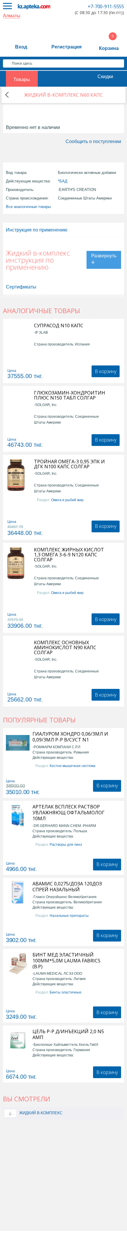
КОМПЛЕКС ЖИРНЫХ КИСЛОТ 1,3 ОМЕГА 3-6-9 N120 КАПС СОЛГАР (69, 554)
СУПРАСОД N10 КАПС (58, 325)
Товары (21, 79)
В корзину (105, 371)
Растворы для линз (66, 845)
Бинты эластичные (66, 992)
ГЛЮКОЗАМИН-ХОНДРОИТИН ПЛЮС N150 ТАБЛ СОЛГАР (69, 395)
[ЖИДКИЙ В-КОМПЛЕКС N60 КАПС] (10, 1113)
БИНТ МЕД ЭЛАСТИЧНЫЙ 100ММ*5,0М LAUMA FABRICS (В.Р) (66, 960)
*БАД (62, 181)
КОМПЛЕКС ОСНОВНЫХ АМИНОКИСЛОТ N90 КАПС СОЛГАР (65, 647)
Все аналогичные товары (28, 206)
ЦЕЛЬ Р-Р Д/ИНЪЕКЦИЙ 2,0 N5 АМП (68, 1034)
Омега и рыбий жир (67, 500)
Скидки (105, 76)
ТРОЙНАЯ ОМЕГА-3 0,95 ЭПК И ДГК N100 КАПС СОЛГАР (69, 464)
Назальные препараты (69, 916)
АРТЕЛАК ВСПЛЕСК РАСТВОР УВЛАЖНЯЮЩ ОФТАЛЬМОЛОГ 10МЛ (68, 812)
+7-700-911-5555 (106, 6)
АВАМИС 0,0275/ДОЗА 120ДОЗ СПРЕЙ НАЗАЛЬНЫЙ (67, 886)
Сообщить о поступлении (93, 141)
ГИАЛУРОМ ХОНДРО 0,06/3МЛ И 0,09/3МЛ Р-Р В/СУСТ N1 (70, 737)
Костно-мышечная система (72, 766)
